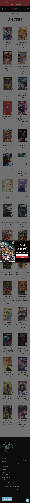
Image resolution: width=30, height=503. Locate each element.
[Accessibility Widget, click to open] (27, 500)
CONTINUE (22, 257)
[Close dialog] (28, 242)
